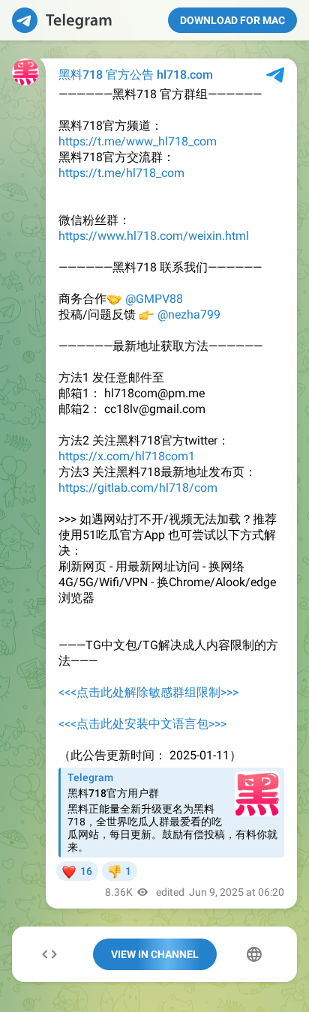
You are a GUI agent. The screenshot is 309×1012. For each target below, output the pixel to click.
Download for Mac (232, 20)
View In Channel (155, 954)
